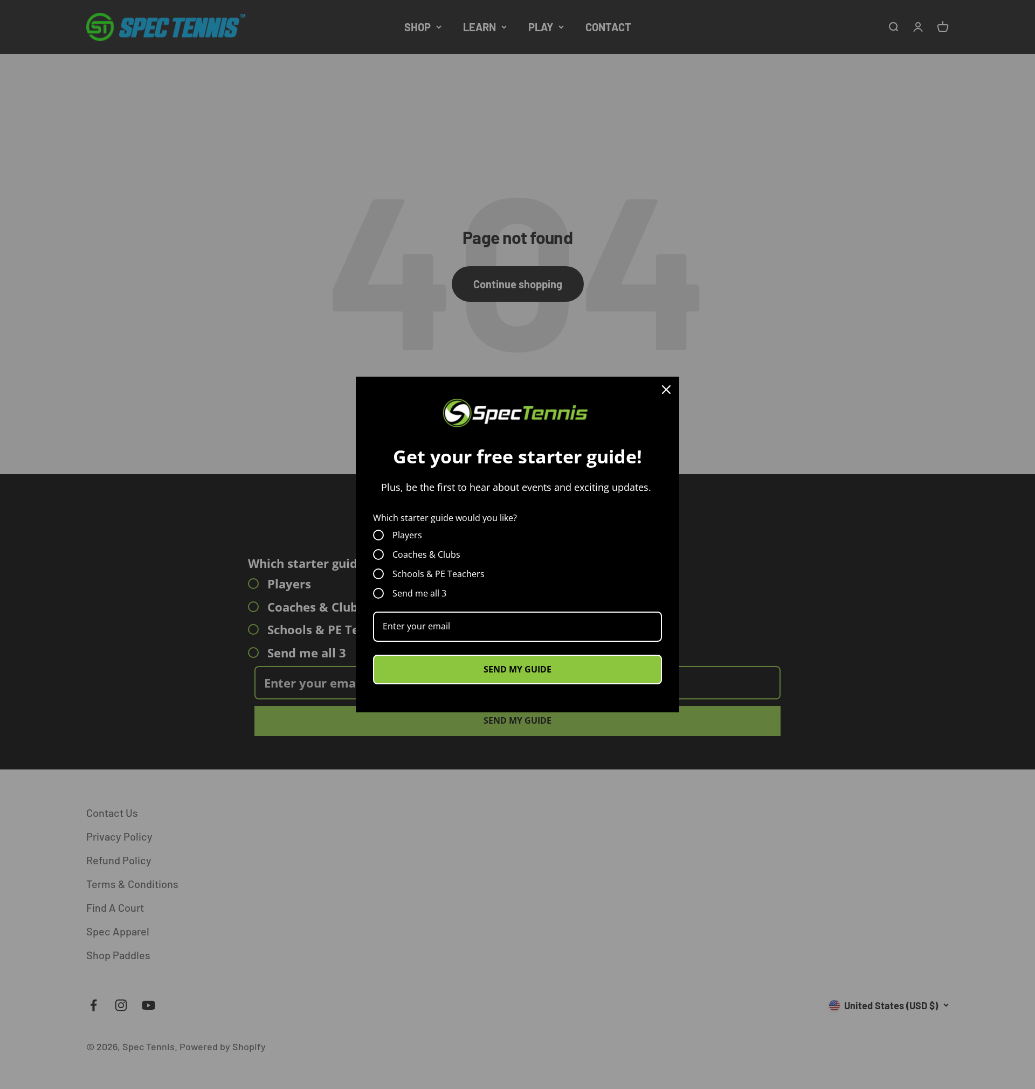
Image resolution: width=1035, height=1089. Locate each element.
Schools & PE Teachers (438, 573)
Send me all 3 (419, 593)
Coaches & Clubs (426, 554)
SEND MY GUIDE (517, 669)
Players (407, 535)
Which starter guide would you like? (445, 518)
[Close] (666, 390)
